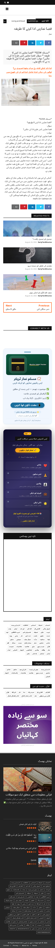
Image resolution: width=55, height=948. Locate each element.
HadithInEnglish (44, 932)
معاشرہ (27, 646)
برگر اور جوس (5, 21)
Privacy (15, 945)
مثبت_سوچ (41, 646)
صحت (20, 643)
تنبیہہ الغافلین (15, 632)
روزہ (10, 636)
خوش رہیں (18, 900)
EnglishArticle (23, 928)
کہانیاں (42, 653)
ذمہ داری (28, 636)
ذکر (22, 636)
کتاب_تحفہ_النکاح (27, 696)
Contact (6, 945)
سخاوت (42, 639)
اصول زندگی (46, 629)
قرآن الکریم (25, 914)
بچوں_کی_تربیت (33, 669)
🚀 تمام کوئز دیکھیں (27, 450)
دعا (24, 692)
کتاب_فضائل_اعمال (13, 696)
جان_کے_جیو (23, 669)
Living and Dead (28, 21)
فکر (8, 643)
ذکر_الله (14, 692)
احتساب (47, 625)
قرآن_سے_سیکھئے (45, 696)
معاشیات (19, 646)
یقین (28, 653)
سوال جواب (27, 639)
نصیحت (11, 646)
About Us (25, 945)
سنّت (35, 639)
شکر (35, 643)
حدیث (48, 636)
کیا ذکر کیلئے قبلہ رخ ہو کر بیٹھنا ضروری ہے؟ (32, 68)
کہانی (48, 653)
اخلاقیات (25, 625)
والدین (37, 650)
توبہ (7, 632)
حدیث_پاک (31, 692)
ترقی (42, 632)
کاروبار (22, 650)
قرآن (48, 646)
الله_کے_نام (37, 629)
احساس (33, 625)
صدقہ (13, 643)
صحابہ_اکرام (27, 643)
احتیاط (40, 625)
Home (34, 945)
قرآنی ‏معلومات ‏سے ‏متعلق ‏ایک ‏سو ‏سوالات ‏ (28, 794)
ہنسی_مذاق (12, 925)
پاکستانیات (14, 673)
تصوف (36, 632)
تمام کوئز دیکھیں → (27, 521)
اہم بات (22, 629)
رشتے (16, 636)
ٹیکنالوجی (29, 650)
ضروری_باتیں (46, 914)
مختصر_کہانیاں (23, 921)
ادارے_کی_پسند (15, 625)
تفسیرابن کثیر (27, 632)
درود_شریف (9, 900)
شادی (48, 643)
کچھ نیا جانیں (41, 10)
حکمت (35, 636)
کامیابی (15, 650)
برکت (9, 629)
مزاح (14, 21)
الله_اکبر (48, 692)
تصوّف (29, 893)
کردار (9, 650)
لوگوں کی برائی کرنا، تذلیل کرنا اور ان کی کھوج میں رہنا (29, 74)
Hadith (12, 928)
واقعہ (43, 650)
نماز (50, 34)
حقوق (42, 636)
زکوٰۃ (48, 639)
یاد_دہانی (47, 928)
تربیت (48, 632)
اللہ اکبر (29, 629)
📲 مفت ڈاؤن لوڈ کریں (27, 405)
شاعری (41, 643)
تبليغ (8, 889)
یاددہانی (34, 653)
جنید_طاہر (12, 897)
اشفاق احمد (46, 886)
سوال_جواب (16, 907)
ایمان (15, 629)
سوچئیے (19, 639)
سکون (12, 639)
